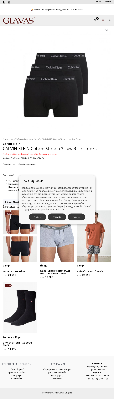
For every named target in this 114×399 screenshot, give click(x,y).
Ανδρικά (19, 139)
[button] (106, 30)
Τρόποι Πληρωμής (17, 369)
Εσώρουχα (28, 139)
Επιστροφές (17, 375)
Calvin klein (11, 144)
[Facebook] (4, 2)
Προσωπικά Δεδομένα (57, 372)
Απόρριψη (57, 217)
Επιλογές (76, 217)
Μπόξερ (38, 139)
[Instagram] (9, 2)
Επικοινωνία (57, 378)
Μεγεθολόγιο (17, 378)
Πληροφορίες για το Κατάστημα (57, 369)
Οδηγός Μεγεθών (13, 202)
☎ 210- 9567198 (103, 1)
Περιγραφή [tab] (8, 175)
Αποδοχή (38, 217)
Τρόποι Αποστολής (16, 372)
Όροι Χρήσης (57, 375)
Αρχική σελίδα (9, 139)
